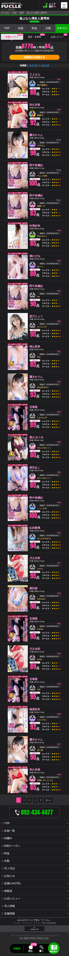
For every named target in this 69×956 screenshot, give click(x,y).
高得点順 (33, 65)
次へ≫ (48, 800)
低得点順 (45, 65)
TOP (7, 28)
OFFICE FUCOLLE (37, 938)
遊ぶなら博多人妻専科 (37, 13)
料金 (34, 28)
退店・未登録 (36, 36)
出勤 (48, 28)
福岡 (22, 13)
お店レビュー (59, 36)
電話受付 (54, 951)
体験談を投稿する (34, 57)
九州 (14, 13)
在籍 (20, 28)
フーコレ (5, 13)
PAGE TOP (34, 929)
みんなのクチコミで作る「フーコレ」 (34, 920)
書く (41, 950)
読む (30, 950)
